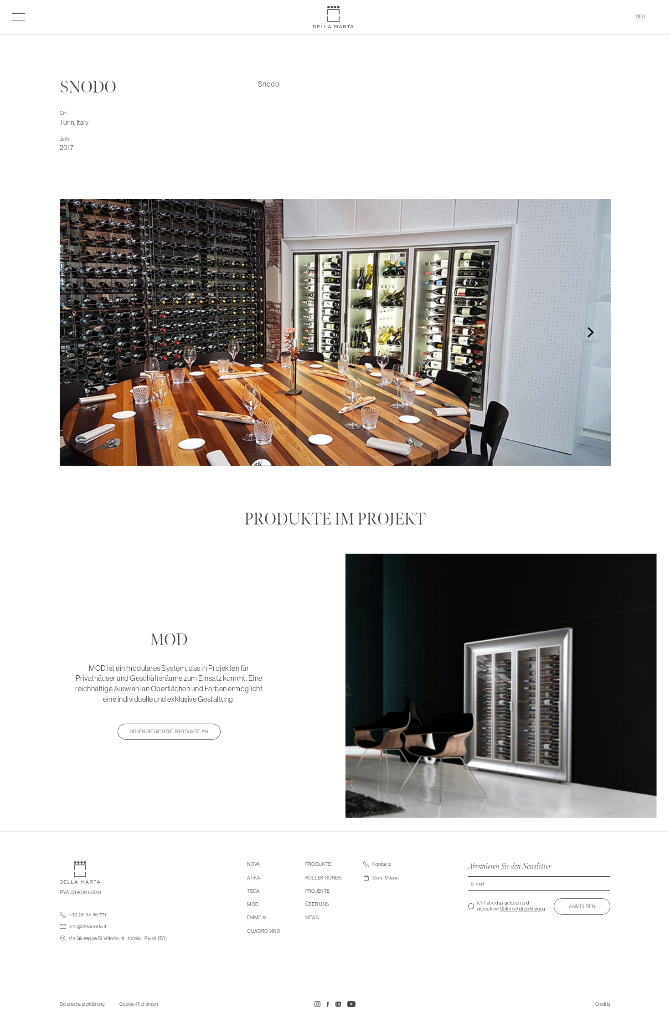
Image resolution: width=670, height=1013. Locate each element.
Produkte (318, 864)
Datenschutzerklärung (522, 908)
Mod (252, 904)
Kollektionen (323, 878)
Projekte (317, 891)
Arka (253, 878)
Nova (253, 864)
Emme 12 (257, 917)
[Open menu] (18, 17)
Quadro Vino (263, 931)
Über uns (317, 904)
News (312, 917)
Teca (253, 891)
